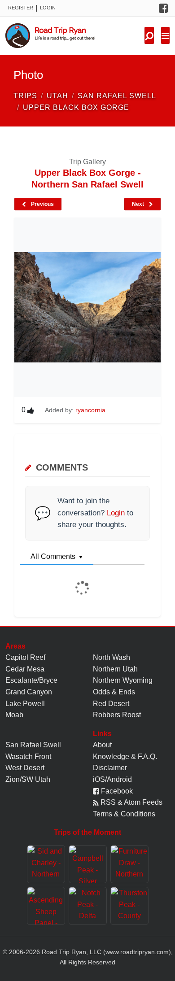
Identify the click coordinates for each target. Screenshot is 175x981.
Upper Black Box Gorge (76, 107)
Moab (14, 715)
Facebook (116, 791)
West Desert (24, 768)
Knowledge (111, 756)
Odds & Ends (114, 692)
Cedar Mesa (24, 669)
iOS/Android (112, 779)
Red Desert (111, 703)
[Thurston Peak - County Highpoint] (129, 906)
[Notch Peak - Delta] (88, 906)
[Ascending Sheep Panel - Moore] (46, 906)
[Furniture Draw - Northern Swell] (129, 864)
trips (25, 96)
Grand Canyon (28, 692)
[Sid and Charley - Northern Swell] (46, 864)
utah (57, 96)
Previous (42, 204)
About (102, 745)
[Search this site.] (149, 35)
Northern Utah (115, 669)
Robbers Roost (117, 715)
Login (48, 7)
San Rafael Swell (33, 745)
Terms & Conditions (124, 814)
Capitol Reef (25, 657)
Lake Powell (25, 703)
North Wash (111, 657)
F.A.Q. (147, 756)
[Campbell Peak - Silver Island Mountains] (88, 864)
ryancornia (90, 410)
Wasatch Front (28, 756)
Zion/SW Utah (27, 779)
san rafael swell (117, 96)
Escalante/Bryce (31, 680)
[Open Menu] (165, 35)
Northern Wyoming (123, 680)
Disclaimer (110, 768)
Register (20, 7)
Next (138, 204)
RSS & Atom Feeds (130, 802)
